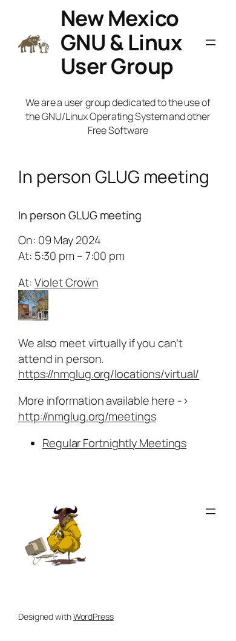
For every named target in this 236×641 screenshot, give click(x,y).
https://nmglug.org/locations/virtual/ (108, 374)
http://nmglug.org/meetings (87, 416)
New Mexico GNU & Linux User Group (122, 42)
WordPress (93, 616)
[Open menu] (210, 42)
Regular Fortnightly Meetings (114, 443)
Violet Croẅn (66, 282)
